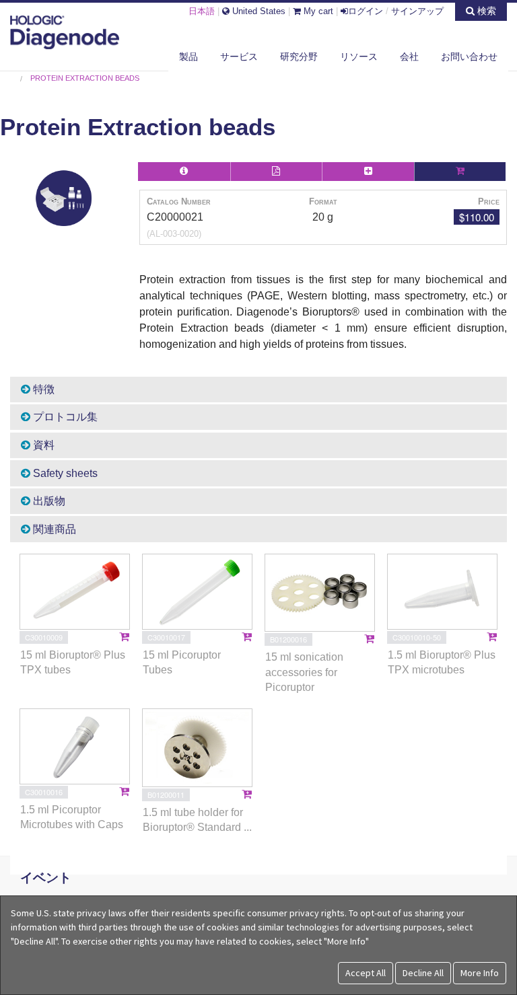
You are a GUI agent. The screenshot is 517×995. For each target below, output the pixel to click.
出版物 (47, 501)
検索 (485, 10)
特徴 (42, 389)
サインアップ (417, 11)
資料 (42, 445)
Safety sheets (64, 473)
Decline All (423, 973)
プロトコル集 (64, 416)
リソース (359, 56)
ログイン (365, 11)
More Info (479, 973)
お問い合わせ (469, 56)
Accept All (365, 973)
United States (257, 11)
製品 (188, 56)
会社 (409, 56)
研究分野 (299, 56)
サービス (239, 56)
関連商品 (53, 529)
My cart (317, 11)
